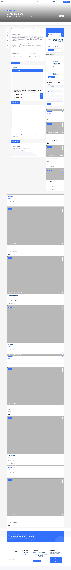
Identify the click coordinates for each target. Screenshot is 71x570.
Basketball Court (22, 133)
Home (38, 1)
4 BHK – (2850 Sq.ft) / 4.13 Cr (18, 97)
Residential (12, 10)
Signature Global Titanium (52, 158)
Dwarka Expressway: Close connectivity (18, 150)
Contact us (58, 1)
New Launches (42, 1)
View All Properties (51, 77)
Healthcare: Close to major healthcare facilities (19, 155)
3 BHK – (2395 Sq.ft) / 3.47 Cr (18, 94)
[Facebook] (34, 561)
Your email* (48, 89)
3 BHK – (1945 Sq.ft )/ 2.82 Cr (18, 70)
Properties (47, 1)
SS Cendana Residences (13, 516)
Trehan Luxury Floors (56, 63)
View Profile (50, 50)
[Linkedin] (36, 561)
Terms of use (25, 552)
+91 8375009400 (18, 16)
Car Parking (28, 133)
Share (62, 16)
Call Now (56, 561)
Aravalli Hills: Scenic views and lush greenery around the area (21, 148)
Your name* (48, 84)
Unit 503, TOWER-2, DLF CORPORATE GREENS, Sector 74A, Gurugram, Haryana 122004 (57, 40)
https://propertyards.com (33, 16)
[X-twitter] (40, 561)
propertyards (55, 33)
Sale (8, 10)
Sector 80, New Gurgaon (10, 16)
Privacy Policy (25, 554)
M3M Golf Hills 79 (11, 455)
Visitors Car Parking (15, 136)
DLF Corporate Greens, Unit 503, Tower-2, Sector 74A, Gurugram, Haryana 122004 (43, 555)
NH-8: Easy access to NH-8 (32, 155)
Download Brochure (15, 102)
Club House (33, 133)
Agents (51, 1)
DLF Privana (49, 181)
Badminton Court (15, 133)
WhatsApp (56, 558)
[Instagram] (38, 561)
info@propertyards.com (25, 16)
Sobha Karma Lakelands (13, 406)
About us (54, 1)
